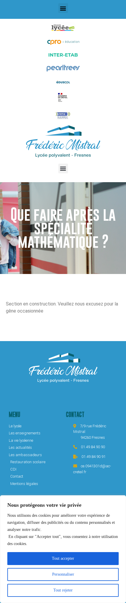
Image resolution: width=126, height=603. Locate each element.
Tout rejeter (63, 590)
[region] (63, 549)
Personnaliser (63, 574)
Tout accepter (63, 558)
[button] (63, 8)
